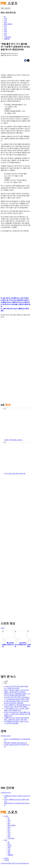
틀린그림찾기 (12, 825)
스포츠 (6, 681)
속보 (9, 820)
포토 (9, 834)
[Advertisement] (15, 253)
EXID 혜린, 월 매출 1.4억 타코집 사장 (15, 743)
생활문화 (10, 855)
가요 (9, 849)
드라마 (10, 845)
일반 (9, 831)
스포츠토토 (11, 838)
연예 (5, 683)
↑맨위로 (6, 860)
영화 (9, 847)
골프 (9, 827)
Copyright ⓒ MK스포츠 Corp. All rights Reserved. (15, 863)
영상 (9, 836)
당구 (9, 829)
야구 (9, 821)
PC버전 (6, 858)
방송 (9, 844)
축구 (9, 823)
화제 (9, 851)
